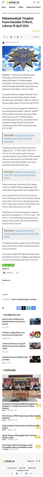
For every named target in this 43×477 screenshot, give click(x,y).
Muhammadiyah (23, 299)
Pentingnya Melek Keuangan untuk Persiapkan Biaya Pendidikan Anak (17, 446)
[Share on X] (10, 37)
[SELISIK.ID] (13, 2)
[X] (39, 461)
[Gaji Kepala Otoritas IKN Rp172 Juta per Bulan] (35, 359)
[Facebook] (37, 461)
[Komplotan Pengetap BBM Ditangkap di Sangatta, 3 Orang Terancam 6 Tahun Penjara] (21, 388)
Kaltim (4, 430)
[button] (4, 2)
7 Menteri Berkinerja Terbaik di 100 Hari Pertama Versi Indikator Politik (14, 346)
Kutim (4, 410)
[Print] (17, 37)
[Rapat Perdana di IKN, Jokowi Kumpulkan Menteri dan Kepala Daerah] (35, 321)
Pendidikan (5, 449)
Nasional (36, 31)
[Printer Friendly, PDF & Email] (8, 265)
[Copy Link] (14, 37)
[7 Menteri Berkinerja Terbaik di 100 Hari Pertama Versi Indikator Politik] (35, 345)
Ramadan (33, 299)
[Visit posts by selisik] (3, 42)
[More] (21, 37)
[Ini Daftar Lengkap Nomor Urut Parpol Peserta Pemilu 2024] (35, 334)
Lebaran (14, 299)
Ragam (4, 420)
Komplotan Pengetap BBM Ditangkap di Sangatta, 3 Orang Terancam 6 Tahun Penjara (19, 406)
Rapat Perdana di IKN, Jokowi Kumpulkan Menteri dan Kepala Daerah (13, 321)
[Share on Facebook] (7, 37)
